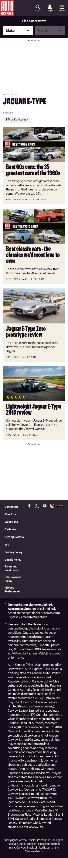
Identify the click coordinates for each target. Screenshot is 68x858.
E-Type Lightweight (16, 119)
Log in (50, 10)
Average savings (19, 609)
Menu (62, 10)
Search (37, 10)
